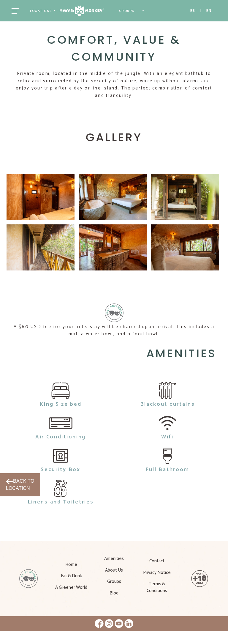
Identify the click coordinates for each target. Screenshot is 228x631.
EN (209, 10)
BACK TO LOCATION (20, 485)
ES (192, 10)
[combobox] (42, 11)
